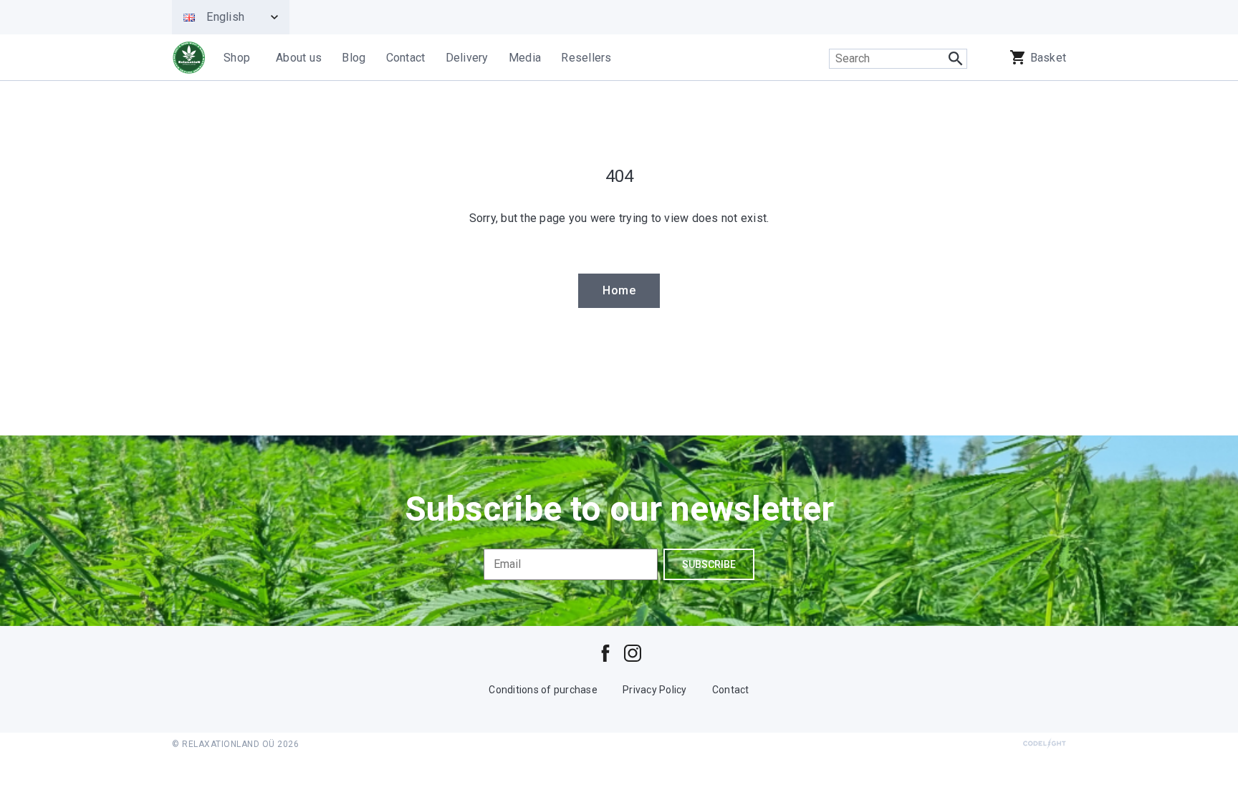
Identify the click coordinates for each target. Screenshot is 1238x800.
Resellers (586, 57)
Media (525, 57)
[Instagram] (632, 652)
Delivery (467, 57)
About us (299, 57)
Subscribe (709, 564)
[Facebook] (605, 652)
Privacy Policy (655, 689)
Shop (237, 57)
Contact (406, 57)
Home (619, 290)
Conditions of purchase (543, 689)
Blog (353, 57)
